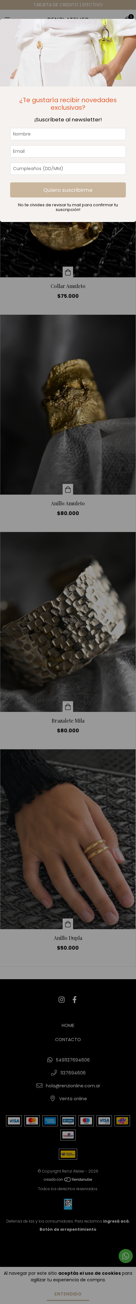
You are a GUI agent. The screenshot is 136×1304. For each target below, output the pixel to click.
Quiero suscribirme (68, 190)
